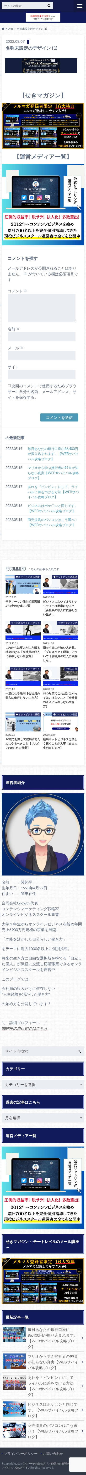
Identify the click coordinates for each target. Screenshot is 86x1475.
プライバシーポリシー (21, 1454)
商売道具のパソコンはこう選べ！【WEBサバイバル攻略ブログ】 (53, 522)
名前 (14, 329)
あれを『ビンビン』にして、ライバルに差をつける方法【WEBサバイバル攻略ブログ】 (53, 492)
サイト (13, 367)
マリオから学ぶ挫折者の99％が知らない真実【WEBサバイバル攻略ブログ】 (53, 473)
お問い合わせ (53, 1454)
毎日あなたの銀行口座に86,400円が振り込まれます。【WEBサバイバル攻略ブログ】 (53, 454)
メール (16, 348)
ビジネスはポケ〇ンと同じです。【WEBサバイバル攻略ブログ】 (53, 508)
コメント (17, 291)
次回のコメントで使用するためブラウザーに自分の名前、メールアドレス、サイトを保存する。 (42, 391)
